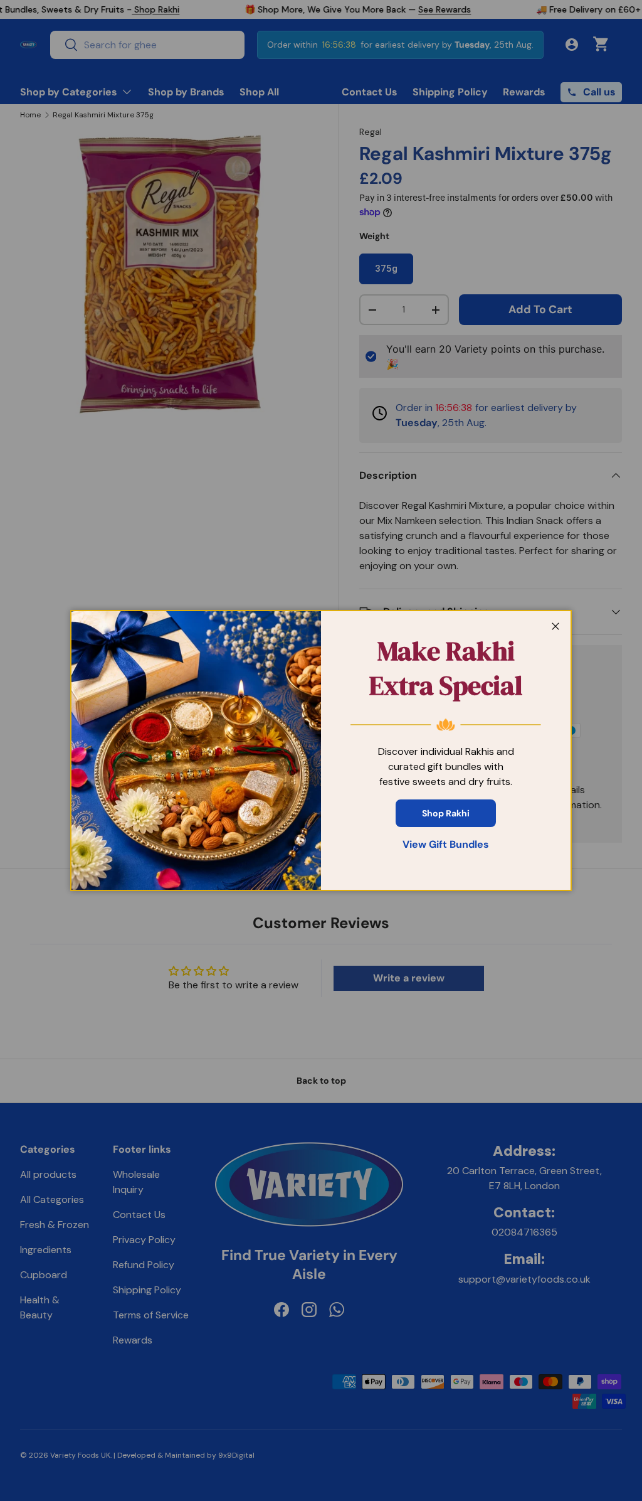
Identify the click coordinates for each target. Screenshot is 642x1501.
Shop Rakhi (446, 813)
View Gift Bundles (446, 844)
